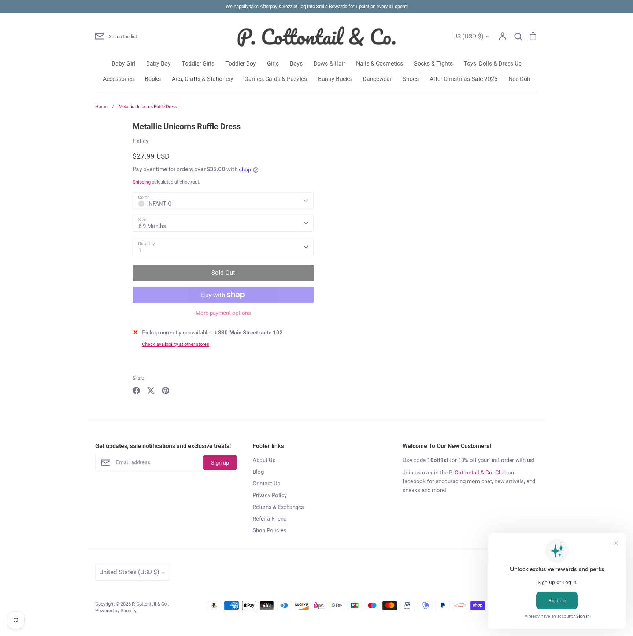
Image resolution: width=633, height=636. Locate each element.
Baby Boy (158, 63)
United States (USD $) (129, 572)
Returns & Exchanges (278, 507)
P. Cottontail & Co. (150, 604)
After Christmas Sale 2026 (463, 78)
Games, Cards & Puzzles (275, 78)
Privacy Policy (270, 495)
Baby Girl (123, 63)
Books (153, 78)
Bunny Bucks (335, 78)
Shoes (411, 78)
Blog (258, 472)
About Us (264, 460)
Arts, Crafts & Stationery (202, 78)
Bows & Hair (329, 63)
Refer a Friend (269, 518)
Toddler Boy (240, 63)
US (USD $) (468, 36)
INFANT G (159, 203)
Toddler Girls (198, 63)
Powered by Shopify (115, 610)
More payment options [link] (223, 313)
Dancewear (377, 78)
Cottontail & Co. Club (480, 472)
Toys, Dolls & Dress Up (493, 63)
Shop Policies (269, 530)
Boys (296, 63)
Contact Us (266, 483)
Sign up (220, 462)
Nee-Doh (519, 78)
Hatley (140, 141)
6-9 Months (152, 226)
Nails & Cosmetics (379, 63)
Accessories (118, 78)
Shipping (142, 182)
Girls (273, 63)
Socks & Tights (433, 63)
